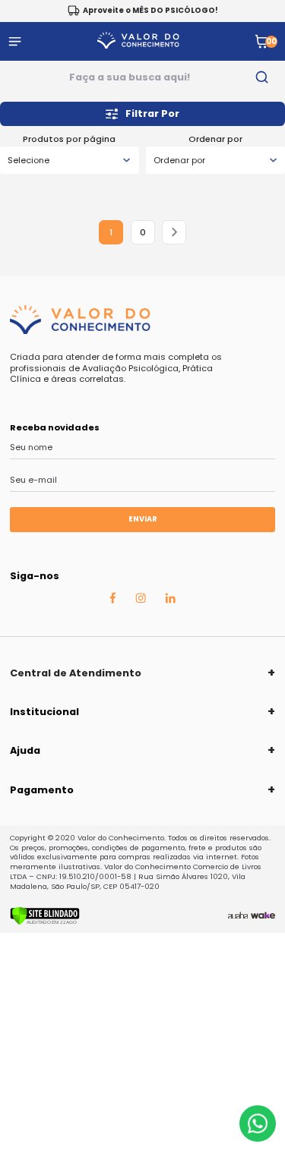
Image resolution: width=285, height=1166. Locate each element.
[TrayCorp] (263, 915)
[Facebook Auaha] (112, 601)
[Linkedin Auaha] (170, 600)
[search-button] (262, 77)
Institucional (44, 711)
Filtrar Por (152, 113)
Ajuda (25, 750)
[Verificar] (45, 922)
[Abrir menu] (15, 41)
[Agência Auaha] (238, 915)
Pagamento (42, 789)
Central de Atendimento (75, 673)
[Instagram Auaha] (140, 600)
